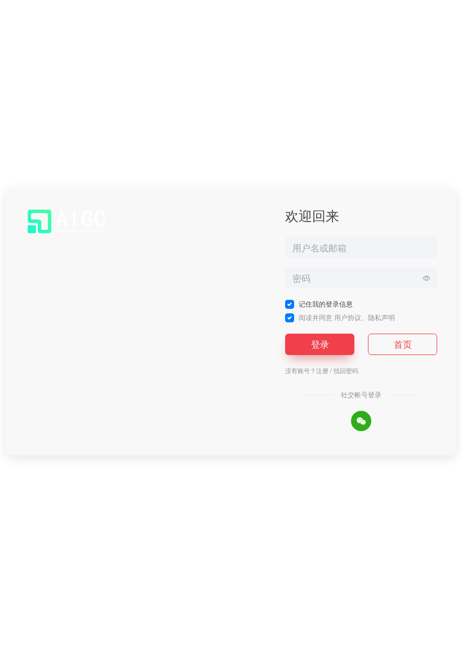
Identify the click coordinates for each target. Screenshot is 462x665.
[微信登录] (361, 421)
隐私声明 (381, 317)
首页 (403, 344)
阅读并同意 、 (347, 317)
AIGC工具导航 (219, 654)
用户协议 (347, 317)
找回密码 (346, 370)
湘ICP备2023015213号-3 (280, 654)
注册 (322, 370)
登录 (320, 344)
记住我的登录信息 (326, 303)
